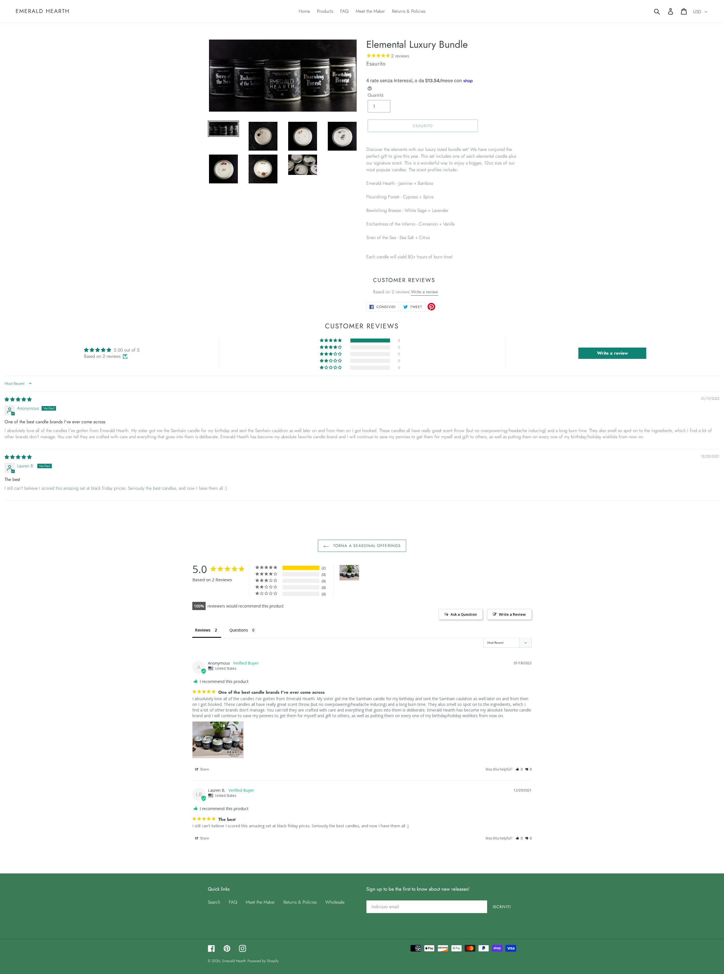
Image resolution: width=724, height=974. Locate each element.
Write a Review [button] (512, 614)
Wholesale (334, 902)
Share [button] (204, 769)
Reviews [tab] (202, 630)
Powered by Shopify (263, 961)
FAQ (233, 902)
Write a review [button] (612, 353)
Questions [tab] (238, 630)
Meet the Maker (260, 902)
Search (214, 902)
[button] (331, 340)
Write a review (424, 291)
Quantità (375, 95)
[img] (18, 399)
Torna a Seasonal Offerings (366, 545)
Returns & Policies (300, 902)
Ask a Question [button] (464, 614)
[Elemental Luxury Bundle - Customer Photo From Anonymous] (349, 573)
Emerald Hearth (43, 11)
